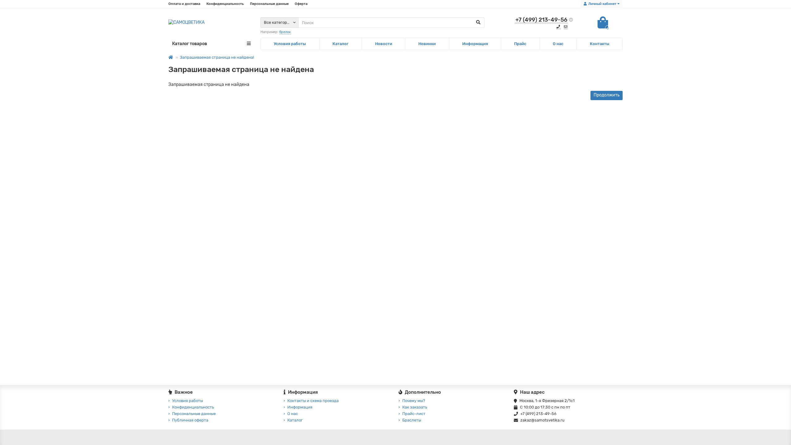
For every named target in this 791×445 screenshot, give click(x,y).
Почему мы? (413, 400)
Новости (383, 43)
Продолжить (607, 95)
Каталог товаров (189, 43)
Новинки (427, 43)
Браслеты (411, 420)
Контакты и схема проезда (313, 400)
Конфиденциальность (225, 4)
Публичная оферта (190, 420)
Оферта (301, 4)
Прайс (520, 43)
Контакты (599, 43)
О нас (558, 43)
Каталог (340, 43)
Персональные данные (269, 4)
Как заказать (414, 407)
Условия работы (290, 43)
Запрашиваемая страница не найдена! (217, 57)
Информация (475, 43)
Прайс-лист (413, 413)
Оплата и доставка (184, 4)
